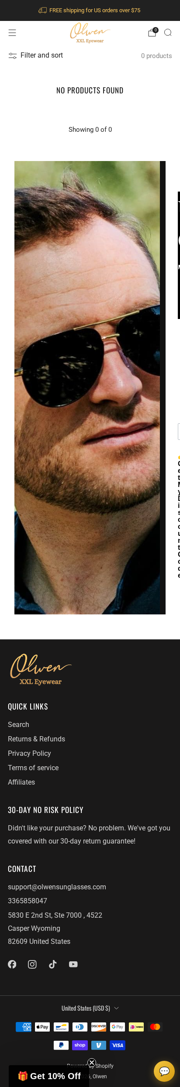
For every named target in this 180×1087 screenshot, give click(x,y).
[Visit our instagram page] (32, 964)
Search (18, 725)
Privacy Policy (29, 754)
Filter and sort (42, 55)
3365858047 (27, 901)
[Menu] (12, 32)
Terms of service (33, 768)
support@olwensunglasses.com (57, 887)
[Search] (167, 32)
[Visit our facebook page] (12, 964)
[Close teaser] (91, 1062)
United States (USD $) (86, 1007)
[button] (49, 1076)
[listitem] (90, 10)
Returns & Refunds (36, 739)
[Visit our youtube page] (73, 964)
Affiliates (21, 782)
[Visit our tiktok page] (53, 964)
